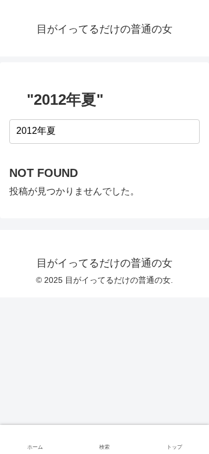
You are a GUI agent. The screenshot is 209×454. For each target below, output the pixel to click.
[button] (188, 131)
